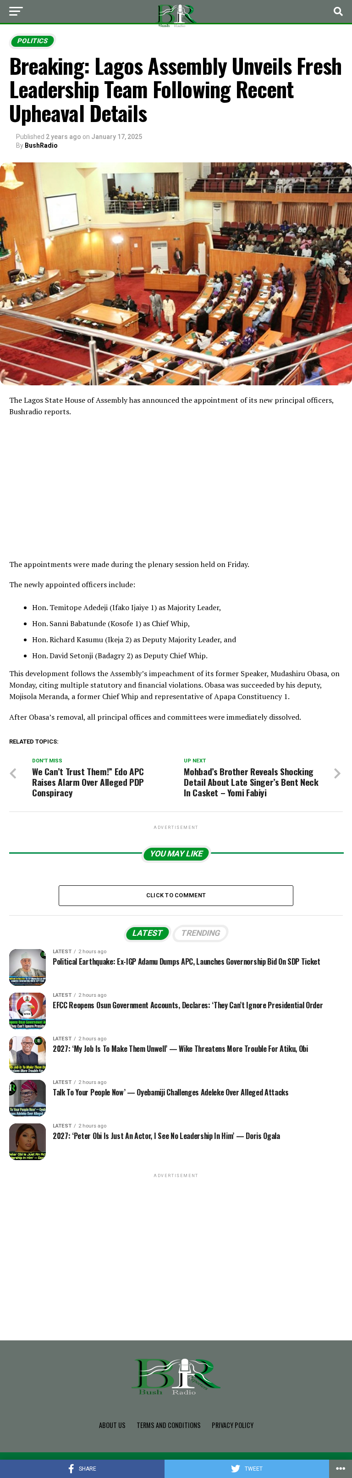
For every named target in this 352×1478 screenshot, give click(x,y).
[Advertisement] (176, 491)
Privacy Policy (232, 1425)
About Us (112, 1425)
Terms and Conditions (169, 1425)
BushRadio (41, 145)
